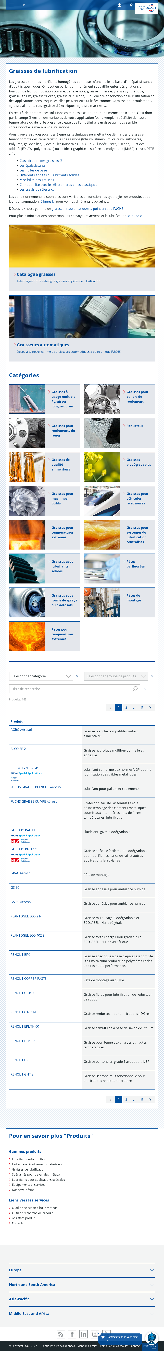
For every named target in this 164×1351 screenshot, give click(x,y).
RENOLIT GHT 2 (22, 1074)
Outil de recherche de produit (32, 1213)
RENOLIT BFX (20, 954)
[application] (127, 1339)
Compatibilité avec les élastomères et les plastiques (58, 184)
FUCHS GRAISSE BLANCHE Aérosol (36, 787)
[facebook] (72, 1334)
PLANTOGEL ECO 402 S (27, 935)
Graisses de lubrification (28, 1169)
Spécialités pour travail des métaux (36, 1174)
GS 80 (15, 887)
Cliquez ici (48, 201)
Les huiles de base (33, 170)
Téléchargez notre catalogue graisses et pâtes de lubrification (58, 281)
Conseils (17, 1223)
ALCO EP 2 (18, 749)
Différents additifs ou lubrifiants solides (49, 175)
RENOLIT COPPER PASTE (29, 978)
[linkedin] (83, 1334)
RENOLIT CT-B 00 (23, 993)
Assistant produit (23, 1218)
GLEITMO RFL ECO (24, 849)
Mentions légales (87, 1346)
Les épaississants (33, 165)
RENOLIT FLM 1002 (24, 1041)
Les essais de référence (37, 189)
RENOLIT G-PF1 (22, 1060)
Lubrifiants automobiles (28, 1159)
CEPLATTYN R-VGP (24, 768)
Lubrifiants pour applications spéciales (38, 1180)
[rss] (61, 1334)
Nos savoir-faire (23, 1190)
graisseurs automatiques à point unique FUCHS (87, 208)
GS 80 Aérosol (21, 902)
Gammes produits (25, 1151)
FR (23, 5)
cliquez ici (135, 216)
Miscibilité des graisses (37, 180)
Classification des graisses (39, 160)
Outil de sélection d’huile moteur (34, 1208)
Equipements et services (28, 1185)
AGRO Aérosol (21, 729)
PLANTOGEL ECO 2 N (26, 916)
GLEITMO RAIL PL (23, 830)
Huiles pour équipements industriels (37, 1164)
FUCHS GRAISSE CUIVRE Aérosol (34, 801)
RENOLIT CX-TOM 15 (25, 1012)
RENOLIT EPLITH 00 (25, 1026)
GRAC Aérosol (21, 873)
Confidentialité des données (58, 1346)
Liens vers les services (29, 1200)
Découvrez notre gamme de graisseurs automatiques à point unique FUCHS (69, 351)
